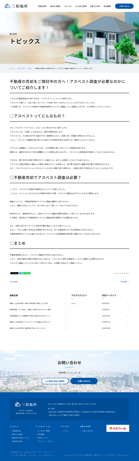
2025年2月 (105, 303)
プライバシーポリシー (46, 441)
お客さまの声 (95, 6)
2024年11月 (106, 322)
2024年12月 (106, 316)
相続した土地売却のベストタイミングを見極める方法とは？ (30, 322)
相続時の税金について (21, 438)
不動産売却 (42, 6)
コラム (127, 273)
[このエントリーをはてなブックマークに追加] (20, 273)
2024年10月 (106, 328)
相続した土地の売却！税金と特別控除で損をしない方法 (29, 303)
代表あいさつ (42, 438)
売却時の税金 (17, 441)
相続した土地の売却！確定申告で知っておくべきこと (28, 328)
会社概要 (107, 6)
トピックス (68, 6)
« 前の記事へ (14, 282)
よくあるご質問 (80, 6)
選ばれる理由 (55, 6)
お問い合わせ (124, 6)
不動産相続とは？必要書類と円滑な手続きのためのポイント (30, 316)
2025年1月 (105, 309)
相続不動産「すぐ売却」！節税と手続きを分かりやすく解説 (30, 309)
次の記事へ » (125, 282)
